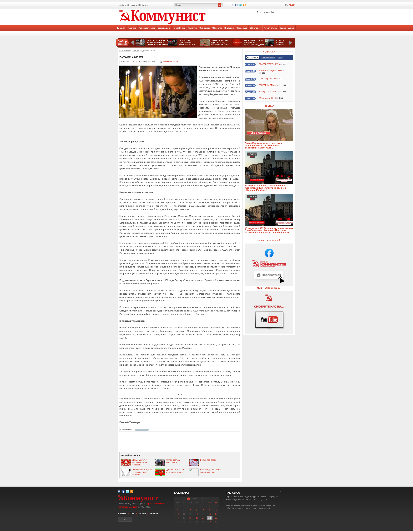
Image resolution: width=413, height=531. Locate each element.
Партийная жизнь (147, 28)
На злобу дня (179, 28)
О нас (132, 513)
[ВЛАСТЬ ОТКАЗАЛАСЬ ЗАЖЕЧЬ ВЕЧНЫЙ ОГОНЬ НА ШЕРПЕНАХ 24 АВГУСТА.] (140, 45)
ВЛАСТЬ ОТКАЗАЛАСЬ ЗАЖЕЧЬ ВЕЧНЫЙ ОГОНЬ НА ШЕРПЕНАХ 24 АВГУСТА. (157, 43)
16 (216, 514)
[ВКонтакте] (232, 5)
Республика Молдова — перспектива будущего (142, 472)
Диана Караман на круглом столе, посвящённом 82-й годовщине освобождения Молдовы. (220, 45)
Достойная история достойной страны (175, 471)
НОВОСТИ (269, 51)
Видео (283, 28)
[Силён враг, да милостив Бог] (160, 465)
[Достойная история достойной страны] (160, 475)
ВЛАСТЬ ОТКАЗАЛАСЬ (269, 64)
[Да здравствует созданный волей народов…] (126, 465)
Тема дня (132, 28)
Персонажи (242, 28)
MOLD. (292, 5)
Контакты (122, 513)
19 (190, 518)
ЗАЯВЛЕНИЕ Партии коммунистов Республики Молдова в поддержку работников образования (254, 44)
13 (197, 514)
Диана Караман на (267, 79)
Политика (192, 28)
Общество (217, 28)
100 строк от (256, 28)
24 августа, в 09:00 (267, 98)
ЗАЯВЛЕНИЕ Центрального (271, 71)
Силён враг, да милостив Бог (173, 461)
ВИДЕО (269, 105)
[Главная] (162, 24)
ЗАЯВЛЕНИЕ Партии (268, 85)
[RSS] (244, 5)
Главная (121, 28)
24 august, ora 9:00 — (268, 92)
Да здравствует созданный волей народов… (140, 462)
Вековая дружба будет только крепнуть (210, 471)
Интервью (229, 28)
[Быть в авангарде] (194, 465)
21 (203, 518)
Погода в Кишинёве (265, 12)
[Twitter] (240, 5)
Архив (291, 28)
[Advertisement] (180, 442)
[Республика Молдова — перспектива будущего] (126, 475)
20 (197, 518)
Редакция (154, 513)
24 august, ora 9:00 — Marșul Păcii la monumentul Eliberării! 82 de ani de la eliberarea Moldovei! (265, 187)
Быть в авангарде (208, 460)
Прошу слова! (270, 28)
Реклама (142, 513)
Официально (164, 28)
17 (177, 518)
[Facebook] (236, 5)
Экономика (204, 28)
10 (177, 514)
